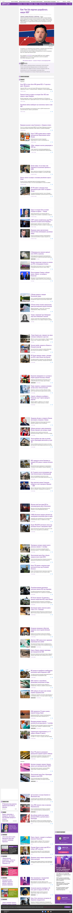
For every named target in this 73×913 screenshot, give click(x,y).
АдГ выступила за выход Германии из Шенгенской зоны (40, 795)
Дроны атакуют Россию (24, 1)
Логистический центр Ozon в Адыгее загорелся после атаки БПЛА (40, 556)
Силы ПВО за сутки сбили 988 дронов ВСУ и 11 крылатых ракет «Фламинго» (35, 85)
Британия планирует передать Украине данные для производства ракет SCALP (41, 765)
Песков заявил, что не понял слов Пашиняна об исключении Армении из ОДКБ (41, 167)
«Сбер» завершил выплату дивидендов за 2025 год (42, 146)
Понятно (67, 907)
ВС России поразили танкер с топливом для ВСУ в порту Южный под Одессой (41, 356)
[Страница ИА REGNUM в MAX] (42, 911)
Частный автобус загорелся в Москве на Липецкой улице (13, 893)
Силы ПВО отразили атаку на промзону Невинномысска (41, 806)
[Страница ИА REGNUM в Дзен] (51, 911)
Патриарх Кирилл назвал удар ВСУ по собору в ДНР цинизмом (40, 848)
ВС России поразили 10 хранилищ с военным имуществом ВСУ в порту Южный (42, 598)
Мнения (31, 4)
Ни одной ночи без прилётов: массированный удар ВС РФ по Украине (63, 869)
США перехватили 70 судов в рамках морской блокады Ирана (40, 712)
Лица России (42, 4)
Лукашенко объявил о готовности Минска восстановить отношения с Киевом (41, 419)
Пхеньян (22, 16)
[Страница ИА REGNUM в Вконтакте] (45, 911)
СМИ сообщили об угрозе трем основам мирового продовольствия (41, 691)
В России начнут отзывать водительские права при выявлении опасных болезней (41, 305)
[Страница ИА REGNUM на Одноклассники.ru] (48, 911)
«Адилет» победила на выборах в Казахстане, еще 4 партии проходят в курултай (40, 397)
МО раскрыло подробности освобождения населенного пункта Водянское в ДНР (41, 671)
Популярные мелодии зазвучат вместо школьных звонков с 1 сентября (40, 546)
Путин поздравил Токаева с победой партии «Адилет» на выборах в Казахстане (40, 274)
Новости (20, 4)
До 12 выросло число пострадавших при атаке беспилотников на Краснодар (41, 473)
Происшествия (12, 890)
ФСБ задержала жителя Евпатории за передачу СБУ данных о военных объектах (42, 461)
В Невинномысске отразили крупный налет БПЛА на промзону (9, 805)
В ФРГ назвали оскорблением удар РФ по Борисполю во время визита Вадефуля (41, 221)
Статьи (25, 4)
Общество (11, 868)
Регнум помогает (51, 4)
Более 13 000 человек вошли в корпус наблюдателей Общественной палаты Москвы (41, 135)
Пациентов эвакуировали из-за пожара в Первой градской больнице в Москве (35, 71)
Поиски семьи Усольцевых (50, 1)
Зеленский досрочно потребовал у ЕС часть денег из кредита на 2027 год (40, 889)
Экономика (11, 846)
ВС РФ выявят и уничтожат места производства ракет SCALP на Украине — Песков (41, 189)
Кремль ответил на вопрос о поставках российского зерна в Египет (35, 178)
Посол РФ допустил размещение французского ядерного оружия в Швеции (41, 753)
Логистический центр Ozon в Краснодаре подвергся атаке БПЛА (41, 775)
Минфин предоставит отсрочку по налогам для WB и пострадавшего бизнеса (13, 850)
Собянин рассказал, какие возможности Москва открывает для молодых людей (41, 429)
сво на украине (60, 856)
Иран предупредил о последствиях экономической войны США (40, 878)
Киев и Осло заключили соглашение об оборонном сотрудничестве (41, 899)
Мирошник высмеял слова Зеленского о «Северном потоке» (35, 125)
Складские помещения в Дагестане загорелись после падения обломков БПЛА (40, 629)
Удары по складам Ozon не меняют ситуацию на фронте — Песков (13, 827)
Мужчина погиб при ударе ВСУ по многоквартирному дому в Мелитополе (41, 505)
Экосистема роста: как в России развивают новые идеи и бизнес (32, 70)
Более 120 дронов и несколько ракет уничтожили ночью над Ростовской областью (40, 567)
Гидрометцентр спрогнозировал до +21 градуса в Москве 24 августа (41, 732)
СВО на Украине (14, 1)
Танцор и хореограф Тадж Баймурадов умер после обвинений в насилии (41, 315)
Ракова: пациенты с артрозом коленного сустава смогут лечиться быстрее (34, 65)
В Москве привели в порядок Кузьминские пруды (38, 295)
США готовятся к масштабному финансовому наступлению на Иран (40, 681)
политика (5, 834)
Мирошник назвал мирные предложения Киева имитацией (41, 858)
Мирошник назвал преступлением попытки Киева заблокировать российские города (42, 231)
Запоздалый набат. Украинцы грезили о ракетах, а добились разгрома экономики (7, 882)
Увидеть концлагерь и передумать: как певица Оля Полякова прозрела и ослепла (9, 816)
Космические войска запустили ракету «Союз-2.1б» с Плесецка (40, 608)
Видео (36, 4)
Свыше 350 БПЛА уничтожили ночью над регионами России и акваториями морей (41, 525)
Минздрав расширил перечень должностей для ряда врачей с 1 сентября (42, 722)
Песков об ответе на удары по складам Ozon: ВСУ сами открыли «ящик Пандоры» (34, 95)
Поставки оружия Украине (36, 1)
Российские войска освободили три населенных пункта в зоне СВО (36, 105)
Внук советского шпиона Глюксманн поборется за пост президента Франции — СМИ (41, 484)
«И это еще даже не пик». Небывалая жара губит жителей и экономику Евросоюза (9, 839)
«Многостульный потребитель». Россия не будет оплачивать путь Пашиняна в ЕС (8, 860)
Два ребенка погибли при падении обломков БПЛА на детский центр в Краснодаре (40, 816)
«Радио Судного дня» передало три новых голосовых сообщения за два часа (13, 872)
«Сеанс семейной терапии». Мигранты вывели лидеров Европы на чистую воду (9, 904)
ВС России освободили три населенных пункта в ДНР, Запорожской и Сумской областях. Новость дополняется (35, 109)
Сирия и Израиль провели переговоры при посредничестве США (41, 651)
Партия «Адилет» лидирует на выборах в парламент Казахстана (41, 838)
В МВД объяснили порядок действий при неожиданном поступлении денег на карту (41, 515)
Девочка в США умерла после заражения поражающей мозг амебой (41, 641)
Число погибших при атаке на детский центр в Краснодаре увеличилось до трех (41, 439)
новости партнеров (25, 76)
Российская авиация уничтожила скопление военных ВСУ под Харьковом (41, 588)
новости (22, 79)
